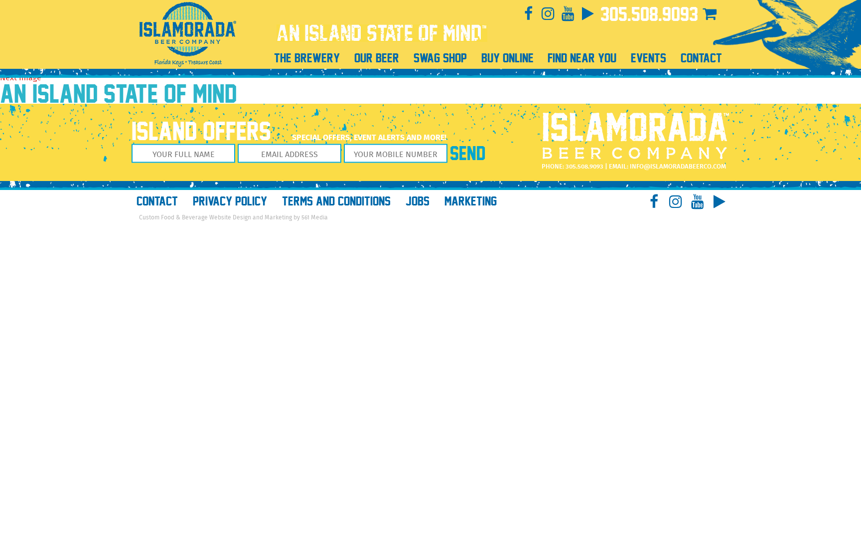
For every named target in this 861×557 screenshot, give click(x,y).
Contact (157, 201)
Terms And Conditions (336, 201)
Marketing (470, 201)
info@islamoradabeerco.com (678, 167)
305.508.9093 (649, 14)
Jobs (418, 201)
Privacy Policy (230, 201)
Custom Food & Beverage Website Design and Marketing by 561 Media (233, 217)
